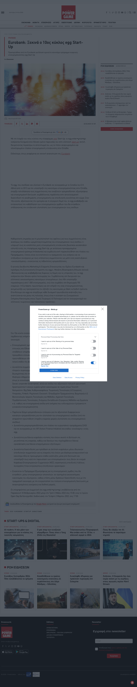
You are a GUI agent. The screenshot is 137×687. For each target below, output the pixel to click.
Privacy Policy (80, 377)
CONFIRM (54, 370)
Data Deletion (57, 377)
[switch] (93, 341)
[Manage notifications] (132, 682)
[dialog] (68, 343)
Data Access (68, 377)
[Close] (103, 309)
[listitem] (68, 337)
